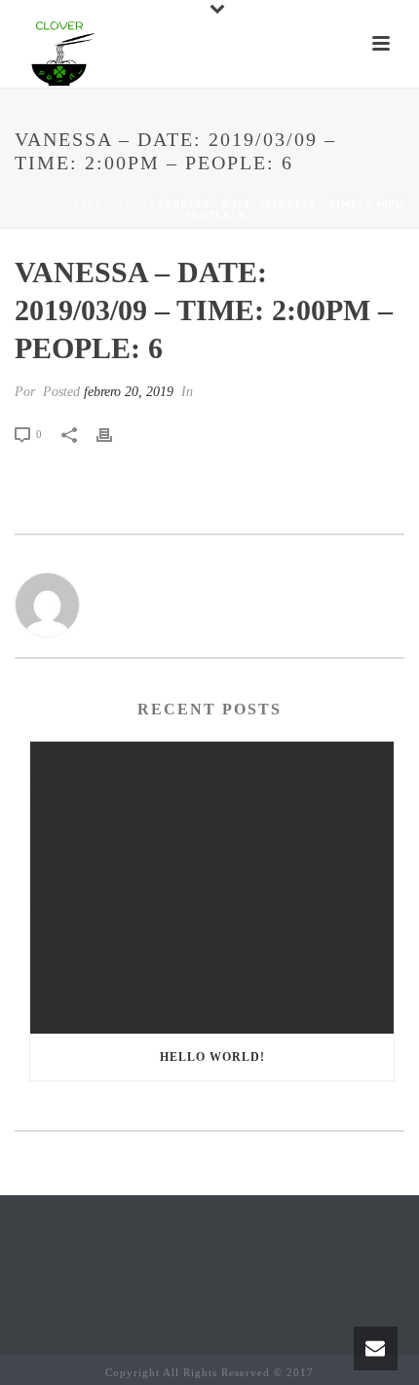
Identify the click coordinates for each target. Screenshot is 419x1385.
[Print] (114, 433)
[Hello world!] (212, 888)
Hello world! (212, 1057)
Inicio (34, 204)
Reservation (105, 204)
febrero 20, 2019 (128, 391)
